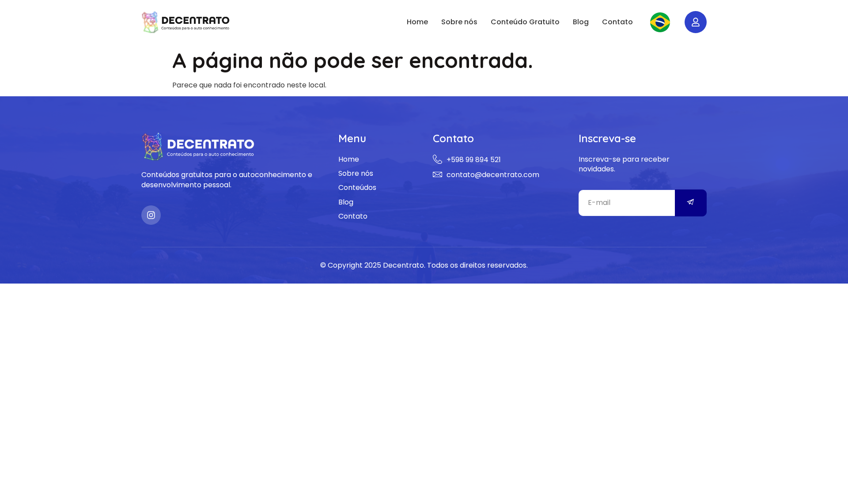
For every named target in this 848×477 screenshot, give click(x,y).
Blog (581, 22)
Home (417, 22)
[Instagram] (151, 215)
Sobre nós (459, 22)
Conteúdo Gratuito (525, 22)
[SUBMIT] (691, 202)
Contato (617, 22)
